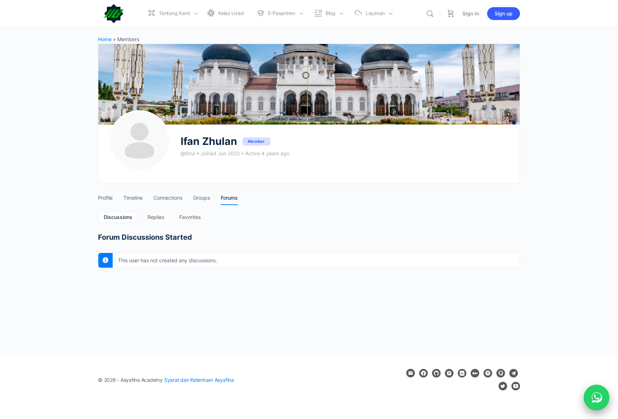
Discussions (118, 217)
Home (105, 39)
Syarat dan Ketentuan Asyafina (199, 380)
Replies (155, 217)
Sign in (470, 13)
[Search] (430, 13)
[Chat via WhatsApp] (596, 397)
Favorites (190, 217)
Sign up (503, 13)
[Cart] (450, 13)
